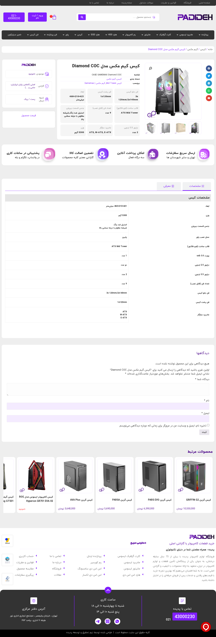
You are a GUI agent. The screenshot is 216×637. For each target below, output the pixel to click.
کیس (203, 49)
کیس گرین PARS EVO (159, 500)
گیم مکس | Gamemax (95, 83)
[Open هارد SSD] (89, 35)
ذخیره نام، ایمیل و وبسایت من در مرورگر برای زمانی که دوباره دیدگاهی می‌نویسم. (162, 426)
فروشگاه (187, 2)
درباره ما (110, 2)
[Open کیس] (75, 35)
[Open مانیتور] (142, 35)
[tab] (197, 186)
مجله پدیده (127, 2)
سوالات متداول (146, 2)
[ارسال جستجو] (82, 17)
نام (206, 400)
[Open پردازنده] (199, 35)
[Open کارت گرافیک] (157, 35)
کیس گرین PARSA (122, 500)
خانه (210, 49)
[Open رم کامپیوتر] (123, 35)
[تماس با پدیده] (182, 600)
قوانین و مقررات (168, 2)
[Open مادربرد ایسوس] (177, 35)
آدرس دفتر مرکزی (33, 609)
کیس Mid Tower (114, 83)
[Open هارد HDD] (106, 35)
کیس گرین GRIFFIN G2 (198, 500)
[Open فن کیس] (28, 35)
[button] (53, 18)
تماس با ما (94, 2)
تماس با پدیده (182, 609)
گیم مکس (192, 49)
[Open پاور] (63, 35)
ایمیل (205, 413)
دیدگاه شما (202, 379)
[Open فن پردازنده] (45, 35)
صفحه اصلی (204, 2)
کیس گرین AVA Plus (81, 500)
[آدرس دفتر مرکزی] (33, 600)
